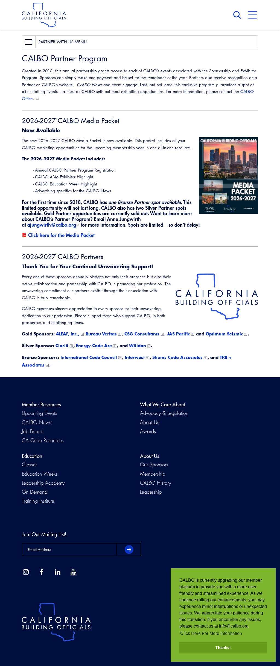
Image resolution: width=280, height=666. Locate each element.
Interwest (135, 357)
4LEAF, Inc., (67, 334)
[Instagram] (25, 572)
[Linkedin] (57, 572)
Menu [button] (252, 15)
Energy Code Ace (94, 345)
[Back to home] (44, 15)
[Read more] (228, 175)
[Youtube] (73, 572)
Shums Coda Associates (177, 357)
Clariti (62, 345)
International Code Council (88, 357)
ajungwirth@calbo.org (51, 224)
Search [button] (238, 15)
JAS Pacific (178, 334)
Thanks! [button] (223, 647)
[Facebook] (41, 572)
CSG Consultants (141, 334)
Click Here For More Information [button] (211, 633)
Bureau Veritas (101, 334)
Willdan (137, 345)
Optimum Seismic (224, 334)
